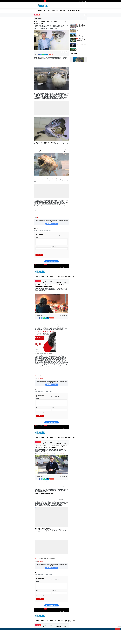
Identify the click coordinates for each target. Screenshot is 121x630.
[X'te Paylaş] (41, 54)
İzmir (61, 10)
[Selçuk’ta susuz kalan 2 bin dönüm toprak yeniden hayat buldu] (73, 30)
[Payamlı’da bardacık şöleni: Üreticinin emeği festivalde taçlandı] (73, 49)
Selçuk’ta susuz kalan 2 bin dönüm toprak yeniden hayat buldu (81, 31)
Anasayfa (61, 1)
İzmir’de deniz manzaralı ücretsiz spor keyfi (80, 26)
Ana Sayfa (37, 18)
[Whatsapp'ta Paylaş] (43, 54)
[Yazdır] (67, 52)
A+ (65, 52)
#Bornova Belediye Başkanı (45, 558)
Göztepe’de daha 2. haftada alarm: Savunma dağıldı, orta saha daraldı (52, 281)
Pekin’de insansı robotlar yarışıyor (42, 281)
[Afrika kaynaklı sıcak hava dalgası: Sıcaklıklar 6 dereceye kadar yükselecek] (73, 35)
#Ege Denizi (38, 214)
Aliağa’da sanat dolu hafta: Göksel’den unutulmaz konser (81, 45)
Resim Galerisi (66, 1)
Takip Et (51, 54)
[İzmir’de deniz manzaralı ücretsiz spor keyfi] (73, 26)
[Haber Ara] (85, 10)
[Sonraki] (86, 15)
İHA (59, 28)
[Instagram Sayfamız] (82, 1)
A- (63, 52)
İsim (36, 246)
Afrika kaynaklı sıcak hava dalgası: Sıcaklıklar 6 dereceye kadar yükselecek (81, 35)
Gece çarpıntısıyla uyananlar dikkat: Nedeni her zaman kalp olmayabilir (53, 14)
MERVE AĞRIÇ (62, 292)
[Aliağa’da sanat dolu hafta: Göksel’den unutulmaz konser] (73, 45)
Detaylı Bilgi (72, 628)
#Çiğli (38, 375)
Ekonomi (53, 10)
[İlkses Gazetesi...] (42, 5)
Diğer (79, 10)
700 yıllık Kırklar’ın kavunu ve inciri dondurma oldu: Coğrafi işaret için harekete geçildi (59, 281)
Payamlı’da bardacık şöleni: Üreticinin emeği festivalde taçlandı (81, 49)
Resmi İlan (69, 10)
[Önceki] (84, 15)
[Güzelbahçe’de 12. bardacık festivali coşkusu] (73, 40)
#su (41, 214)
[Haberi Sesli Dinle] (61, 52)
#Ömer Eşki (53, 558)
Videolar (70, 1)
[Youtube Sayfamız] (85, 1)
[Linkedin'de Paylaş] (47, 54)
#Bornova (38, 558)
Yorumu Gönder (39, 254)
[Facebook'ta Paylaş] (39, 54)
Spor (57, 10)
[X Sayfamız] (79, 1)
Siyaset (49, 10)
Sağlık (64, 10)
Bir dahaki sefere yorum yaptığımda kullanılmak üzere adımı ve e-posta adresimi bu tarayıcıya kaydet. (51, 252)
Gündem (44, 10)
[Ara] (85, 22)
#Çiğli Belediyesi (42, 375)
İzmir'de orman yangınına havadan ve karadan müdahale (66, 281)
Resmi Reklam (74, 10)
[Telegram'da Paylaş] (45, 54)
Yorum (36, 237)
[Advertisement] (69, 6)
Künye (76, 1)
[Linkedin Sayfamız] (65, 267)
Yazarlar (73, 1)
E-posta (54, 246)
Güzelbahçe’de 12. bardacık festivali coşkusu (81, 40)
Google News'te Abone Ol (52, 223)
